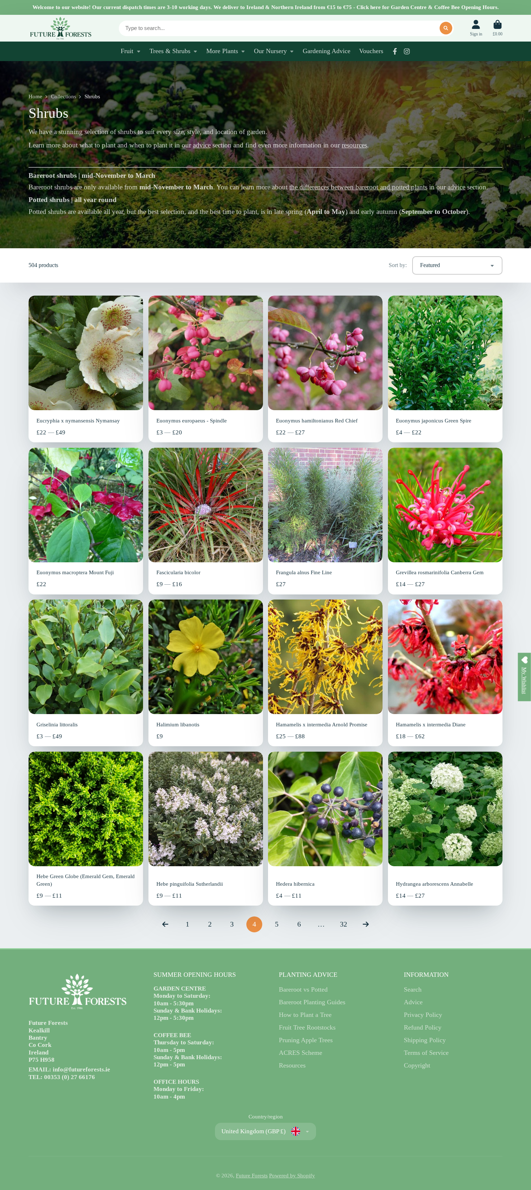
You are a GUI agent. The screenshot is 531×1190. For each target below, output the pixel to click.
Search (413, 989)
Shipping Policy (425, 1040)
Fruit (127, 51)
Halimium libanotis (205, 673)
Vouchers (371, 51)
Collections (63, 96)
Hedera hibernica (325, 829)
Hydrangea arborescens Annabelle (445, 829)
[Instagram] (406, 51)
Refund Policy (422, 1027)
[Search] (446, 28)
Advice (413, 1002)
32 (343, 924)
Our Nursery (270, 51)
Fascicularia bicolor (205, 521)
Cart (497, 28)
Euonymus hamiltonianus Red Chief (325, 369)
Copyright (417, 1065)
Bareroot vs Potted (303, 989)
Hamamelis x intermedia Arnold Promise (325, 673)
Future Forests (252, 1175)
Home (35, 96)
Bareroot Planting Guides (312, 1002)
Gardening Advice (326, 51)
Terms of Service (426, 1052)
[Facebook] (395, 51)
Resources (292, 1065)
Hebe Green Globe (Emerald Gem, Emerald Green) (86, 829)
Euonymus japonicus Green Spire (445, 369)
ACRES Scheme (300, 1052)
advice (202, 145)
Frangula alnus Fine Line (325, 521)
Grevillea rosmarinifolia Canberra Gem (445, 521)
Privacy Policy (423, 1014)
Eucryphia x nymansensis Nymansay (86, 369)
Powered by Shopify (292, 1175)
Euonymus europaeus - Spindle (205, 369)
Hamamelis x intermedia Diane (445, 673)
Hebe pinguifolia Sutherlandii (205, 829)
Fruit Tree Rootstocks (307, 1027)
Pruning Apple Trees (306, 1040)
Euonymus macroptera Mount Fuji (86, 521)
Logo (60, 28)
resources (354, 145)
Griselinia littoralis (86, 673)
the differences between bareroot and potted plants (358, 187)
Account (476, 28)
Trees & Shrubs (170, 51)
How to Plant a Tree (305, 1014)
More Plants (222, 51)
